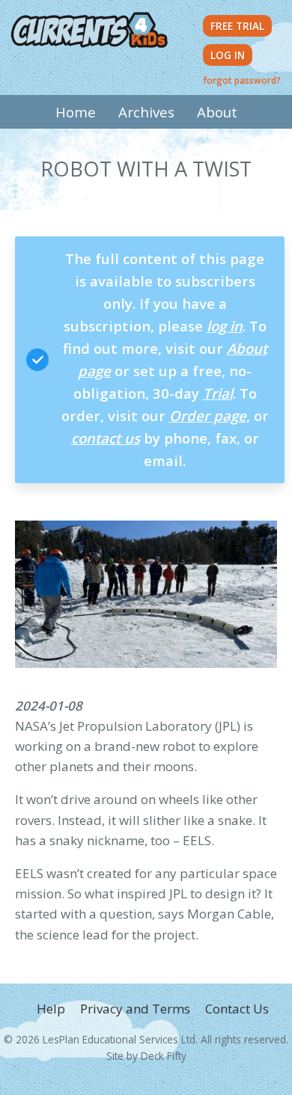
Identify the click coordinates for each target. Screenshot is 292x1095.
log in (225, 325)
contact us (105, 438)
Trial (218, 393)
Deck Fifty (163, 1056)
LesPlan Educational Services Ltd (119, 1039)
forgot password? (242, 80)
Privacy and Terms (135, 1008)
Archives (146, 111)
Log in (227, 55)
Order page (207, 415)
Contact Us (237, 1008)
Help (51, 1008)
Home (75, 111)
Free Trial (237, 26)
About (217, 111)
